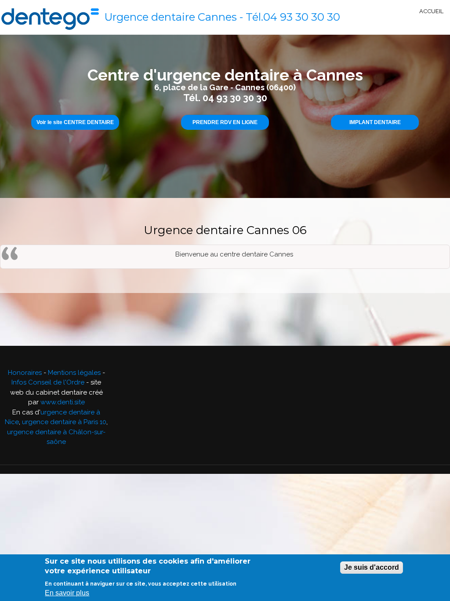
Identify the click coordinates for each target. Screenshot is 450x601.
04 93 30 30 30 (301, 17)
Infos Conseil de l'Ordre (47, 382)
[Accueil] (50, 17)
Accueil (431, 11)
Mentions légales (74, 373)
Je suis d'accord (371, 567)
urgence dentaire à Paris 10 (64, 422)
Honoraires (25, 373)
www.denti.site (62, 402)
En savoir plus (67, 593)
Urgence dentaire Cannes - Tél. (183, 17)
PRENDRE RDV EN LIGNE (225, 122)
